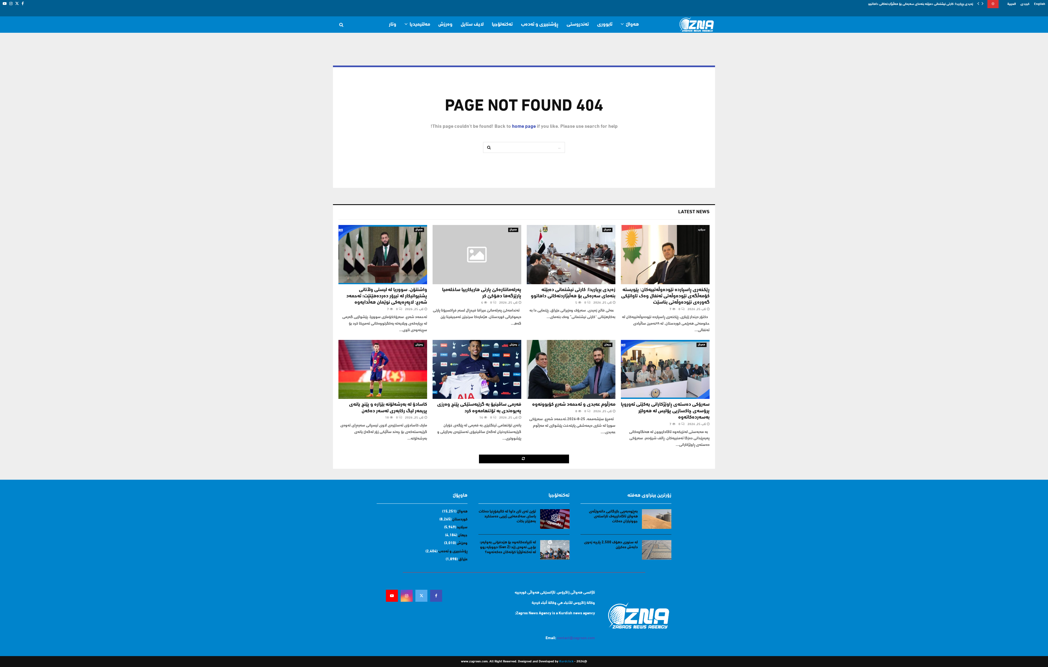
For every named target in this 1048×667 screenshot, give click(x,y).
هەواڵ (632, 24)
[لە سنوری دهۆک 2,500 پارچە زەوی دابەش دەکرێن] (656, 550)
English (1039, 4)
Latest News (694, 212)
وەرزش (445, 24)
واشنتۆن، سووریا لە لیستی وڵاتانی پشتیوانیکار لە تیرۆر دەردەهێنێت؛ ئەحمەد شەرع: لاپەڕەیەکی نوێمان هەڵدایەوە (386, 296)
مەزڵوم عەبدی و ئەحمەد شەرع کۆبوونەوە (573, 404)
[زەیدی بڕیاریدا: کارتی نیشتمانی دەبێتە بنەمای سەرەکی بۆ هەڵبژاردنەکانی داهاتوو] (571, 254)
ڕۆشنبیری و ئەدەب (539, 24)
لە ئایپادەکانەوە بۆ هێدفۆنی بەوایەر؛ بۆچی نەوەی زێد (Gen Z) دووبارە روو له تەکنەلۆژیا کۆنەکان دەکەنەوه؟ (508, 547)
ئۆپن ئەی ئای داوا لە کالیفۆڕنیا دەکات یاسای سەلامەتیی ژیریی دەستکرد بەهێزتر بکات (507, 516)
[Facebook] (436, 596)
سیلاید (701, 229)
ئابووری (604, 24)
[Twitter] (421, 596)
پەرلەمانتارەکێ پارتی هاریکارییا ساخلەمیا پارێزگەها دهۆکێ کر (933, 4)
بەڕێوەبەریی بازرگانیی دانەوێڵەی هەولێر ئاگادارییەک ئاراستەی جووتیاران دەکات (613, 516)
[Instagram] (407, 596)
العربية (1011, 4)
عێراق (463, 559)
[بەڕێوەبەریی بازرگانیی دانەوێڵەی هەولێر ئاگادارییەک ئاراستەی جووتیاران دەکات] (656, 519)
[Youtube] (392, 596)
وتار (392, 24)
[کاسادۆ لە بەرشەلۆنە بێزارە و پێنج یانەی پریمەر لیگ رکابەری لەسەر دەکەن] (382, 369)
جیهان (607, 344)
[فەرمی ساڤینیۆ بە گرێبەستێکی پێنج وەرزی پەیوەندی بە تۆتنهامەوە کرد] (477, 369)
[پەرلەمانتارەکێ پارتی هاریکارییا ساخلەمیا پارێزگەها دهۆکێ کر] (477, 254)
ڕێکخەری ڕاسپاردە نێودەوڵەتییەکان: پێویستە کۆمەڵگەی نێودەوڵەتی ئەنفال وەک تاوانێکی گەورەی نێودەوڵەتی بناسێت (665, 296)
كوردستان (460, 519)
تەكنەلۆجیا (502, 24)
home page (524, 126)
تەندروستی (578, 24)
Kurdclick (566, 661)
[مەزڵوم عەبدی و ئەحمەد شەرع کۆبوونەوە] (571, 369)
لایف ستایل (472, 24)
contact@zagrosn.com (576, 638)
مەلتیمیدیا (420, 24)
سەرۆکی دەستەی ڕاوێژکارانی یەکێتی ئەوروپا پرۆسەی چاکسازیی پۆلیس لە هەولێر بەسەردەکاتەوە (665, 411)
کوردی (1024, 4)
